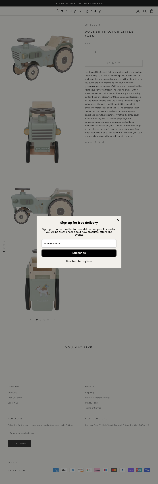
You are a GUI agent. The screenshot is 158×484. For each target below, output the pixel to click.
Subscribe (79, 252)
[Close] (117, 220)
